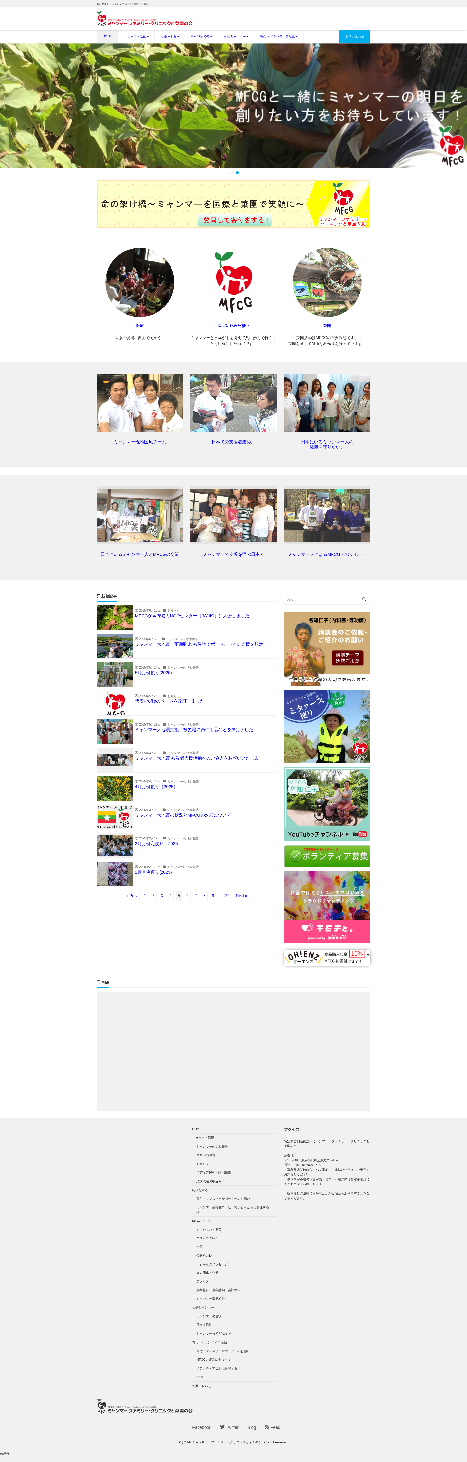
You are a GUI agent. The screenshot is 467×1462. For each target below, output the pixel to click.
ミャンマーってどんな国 (213, 1333)
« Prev (131, 896)
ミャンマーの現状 (209, 1316)
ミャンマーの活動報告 (212, 1146)
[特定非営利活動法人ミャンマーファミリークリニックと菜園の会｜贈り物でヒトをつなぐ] (327, 963)
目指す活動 (204, 1325)
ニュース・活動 (135, 36)
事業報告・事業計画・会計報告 (218, 1290)
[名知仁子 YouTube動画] (327, 838)
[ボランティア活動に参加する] (327, 864)
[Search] (364, 600)
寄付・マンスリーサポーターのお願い (223, 1199)
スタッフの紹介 (207, 1238)
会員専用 (6, 1453)
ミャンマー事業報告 (210, 1299)
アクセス (202, 1281)
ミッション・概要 (209, 1229)
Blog (251, 1427)
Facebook (201, 1427)
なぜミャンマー (235, 36)
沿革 (199, 1247)
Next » (241, 896)
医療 (140, 326)
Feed (274, 1427)
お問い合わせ (354, 36)
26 (227, 896)
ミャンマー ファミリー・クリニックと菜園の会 (226, 1442)
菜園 (327, 326)
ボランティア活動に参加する (216, 1368)
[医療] (139, 318)
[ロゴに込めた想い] (233, 318)
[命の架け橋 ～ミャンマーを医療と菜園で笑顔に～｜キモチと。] (327, 940)
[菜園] (327, 318)
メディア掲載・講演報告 (213, 1172)
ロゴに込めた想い (233, 326)
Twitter (232, 1427)
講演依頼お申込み (209, 1181)
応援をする (168, 36)
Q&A (199, 1377)
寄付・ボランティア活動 (277, 36)
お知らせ (202, 1164)
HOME (107, 36)
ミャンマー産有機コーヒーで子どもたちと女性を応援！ (232, 1209)
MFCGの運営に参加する (213, 1359)
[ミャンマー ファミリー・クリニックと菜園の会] (145, 22)
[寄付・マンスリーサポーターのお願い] (233, 225)
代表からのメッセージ (212, 1264)
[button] (35, 105)
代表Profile (204, 1255)
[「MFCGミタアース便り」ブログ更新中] (327, 760)
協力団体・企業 (207, 1273)
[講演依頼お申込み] (327, 683)
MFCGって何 (200, 36)
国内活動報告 (205, 1155)
